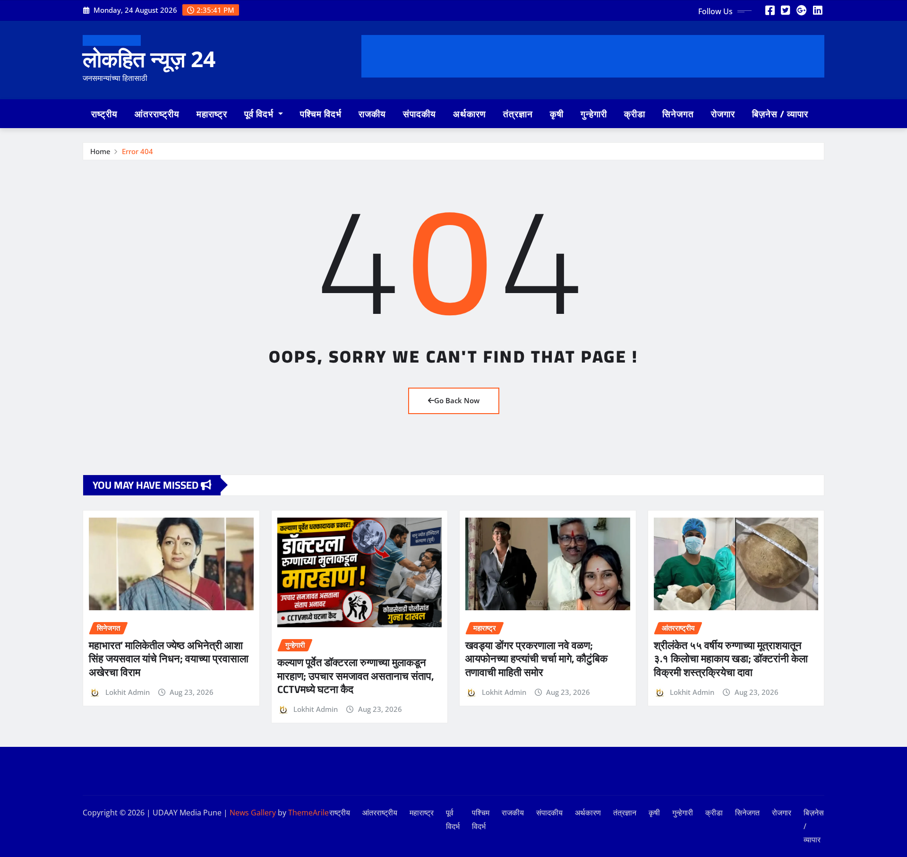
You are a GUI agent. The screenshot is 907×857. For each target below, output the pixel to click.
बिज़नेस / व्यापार (780, 113)
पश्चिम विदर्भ (321, 113)
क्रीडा (634, 113)
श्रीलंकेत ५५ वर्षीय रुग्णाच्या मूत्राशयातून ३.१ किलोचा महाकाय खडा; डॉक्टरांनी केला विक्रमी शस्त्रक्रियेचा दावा (731, 658)
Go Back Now (456, 400)
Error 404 (137, 151)
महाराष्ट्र (212, 113)
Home (100, 151)
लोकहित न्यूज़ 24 (149, 58)
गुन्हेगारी (594, 113)
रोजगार (723, 113)
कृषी (557, 113)
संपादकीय (419, 113)
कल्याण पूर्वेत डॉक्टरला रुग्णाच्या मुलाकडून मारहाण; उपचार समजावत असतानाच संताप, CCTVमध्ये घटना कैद (355, 675)
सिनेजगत (678, 113)
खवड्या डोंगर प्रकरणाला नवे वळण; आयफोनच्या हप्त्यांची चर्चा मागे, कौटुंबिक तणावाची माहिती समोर (536, 658)
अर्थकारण (469, 113)
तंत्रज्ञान (518, 113)
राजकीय (372, 113)
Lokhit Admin (127, 692)
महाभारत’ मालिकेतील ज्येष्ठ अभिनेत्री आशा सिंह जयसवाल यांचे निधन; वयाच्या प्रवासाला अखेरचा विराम (168, 658)
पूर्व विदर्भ (260, 113)
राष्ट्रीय (104, 113)
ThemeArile (308, 812)
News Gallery (253, 812)
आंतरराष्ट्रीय (157, 113)
